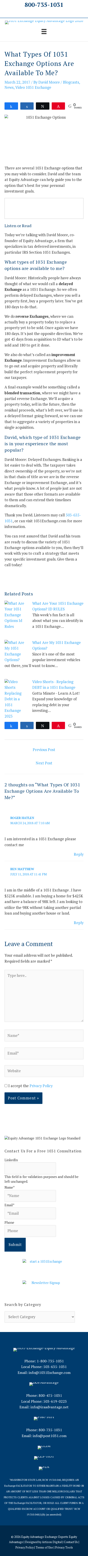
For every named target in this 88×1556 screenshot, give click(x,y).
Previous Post (44, 749)
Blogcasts (71, 82)
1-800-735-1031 (50, 1360)
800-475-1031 (50, 1395)
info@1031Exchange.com (50, 1372)
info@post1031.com (50, 1435)
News (9, 87)
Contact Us (71, 1542)
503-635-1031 (55, 1366)
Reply (78, 854)
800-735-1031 (44, 4)
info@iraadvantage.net (49, 1406)
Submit (15, 1244)
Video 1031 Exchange (33, 87)
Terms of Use (44, 1547)
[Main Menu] (44, 31)
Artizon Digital (52, 1542)
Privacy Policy (41, 1085)
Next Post (44, 763)
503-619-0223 (55, 1401)
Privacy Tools (64, 1547)
